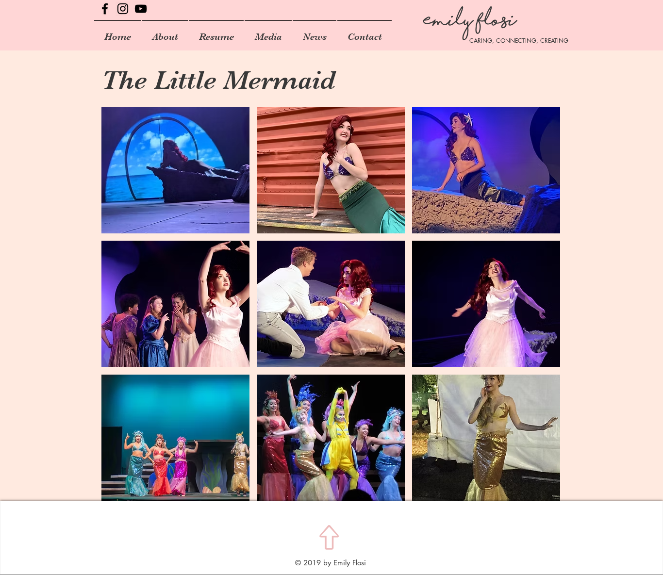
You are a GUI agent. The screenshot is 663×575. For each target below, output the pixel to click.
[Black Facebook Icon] (105, 8)
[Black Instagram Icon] (123, 8)
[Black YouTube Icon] (140, 8)
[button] (175, 170)
